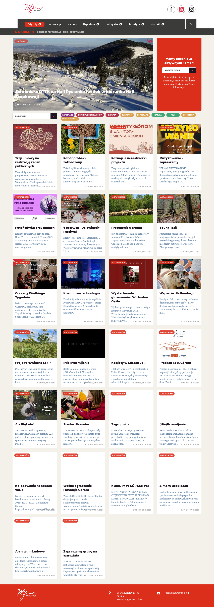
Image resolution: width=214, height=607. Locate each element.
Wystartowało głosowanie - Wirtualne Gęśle (129, 297)
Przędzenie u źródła (126, 228)
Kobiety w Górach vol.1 (129, 363)
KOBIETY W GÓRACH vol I (130, 486)
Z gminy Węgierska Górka (90, 115)
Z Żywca (112, 115)
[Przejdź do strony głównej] (33, 9)
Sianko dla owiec (76, 424)
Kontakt (155, 24)
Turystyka (134, 24)
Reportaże (89, 24)
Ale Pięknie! (24, 424)
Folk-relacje (54, 24)
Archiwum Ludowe (30, 551)
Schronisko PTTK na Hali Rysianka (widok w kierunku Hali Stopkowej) (74, 94)
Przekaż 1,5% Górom (175, 363)
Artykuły (32, 24)
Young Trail (168, 228)
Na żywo (21, 41)
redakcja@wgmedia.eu (177, 592)
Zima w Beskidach (173, 486)
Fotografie (112, 24)
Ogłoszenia (188, 115)
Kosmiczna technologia (81, 293)
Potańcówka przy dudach (35, 228)
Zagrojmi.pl (120, 424)
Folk (173, 115)
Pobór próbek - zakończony (74, 160)
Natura (158, 115)
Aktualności (22, 127)
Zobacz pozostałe (29, 104)
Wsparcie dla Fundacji (176, 293)
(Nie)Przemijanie (76, 363)
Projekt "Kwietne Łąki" (33, 363)
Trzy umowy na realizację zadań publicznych (27, 162)
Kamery (72, 24)
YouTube (185, 7)
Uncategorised (69, 119)
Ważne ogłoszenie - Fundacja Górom (78, 488)
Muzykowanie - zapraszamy (171, 160)
